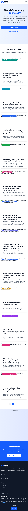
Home (2, 480)
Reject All (14, 505)
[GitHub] (6, 474)
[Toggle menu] (26, 2)
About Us (3, 485)
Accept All (14, 508)
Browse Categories (14, 31)
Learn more (3, 502)
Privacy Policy (4, 493)
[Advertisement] (14, 426)
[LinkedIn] (4, 474)
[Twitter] (1, 474)
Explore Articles (14, 27)
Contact (3, 487)
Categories (3, 483)
